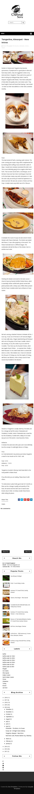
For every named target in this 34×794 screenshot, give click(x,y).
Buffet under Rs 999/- (8, 666)
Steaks (3, 47)
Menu (2, 33)
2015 (6, 705)
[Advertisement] (17, 544)
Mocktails (22, 46)
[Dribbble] (3, 769)
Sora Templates (12, 787)
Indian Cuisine (6, 675)
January (8, 743)
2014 (6, 707)
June (7, 724)
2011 (6, 751)
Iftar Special (6, 673)
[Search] (23, 22)
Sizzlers (27, 46)
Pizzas (4, 679)
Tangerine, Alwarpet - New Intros (14, 733)
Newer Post (6, 551)
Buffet (4, 654)
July (7, 721)
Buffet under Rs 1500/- (9, 656)
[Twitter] (3, 763)
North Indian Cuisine (8, 677)
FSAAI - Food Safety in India (17, 583)
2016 (6, 702)
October (8, 714)
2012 (6, 749)
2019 (6, 697)
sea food (5, 687)
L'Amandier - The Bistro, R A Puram (15, 728)
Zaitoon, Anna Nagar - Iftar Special (19, 597)
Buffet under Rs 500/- (8, 664)
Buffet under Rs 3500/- (9, 662)
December (9, 709)
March (8, 738)
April (7, 726)
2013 (6, 746)
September (9, 716)
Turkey (4, 683)
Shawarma (5, 681)
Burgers (5, 668)
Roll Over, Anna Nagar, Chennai (18, 626)
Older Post (28, 551)
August (8, 719)
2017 (6, 700)
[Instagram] (3, 767)
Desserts (16, 46)
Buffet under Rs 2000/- (9, 658)
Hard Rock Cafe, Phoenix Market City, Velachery (18, 735)
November (9, 712)
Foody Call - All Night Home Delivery (15, 731)
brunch (4, 685)
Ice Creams (5, 671)
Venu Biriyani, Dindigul (16, 576)
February (8, 741)
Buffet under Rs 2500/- (9, 660)
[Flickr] (3, 765)
